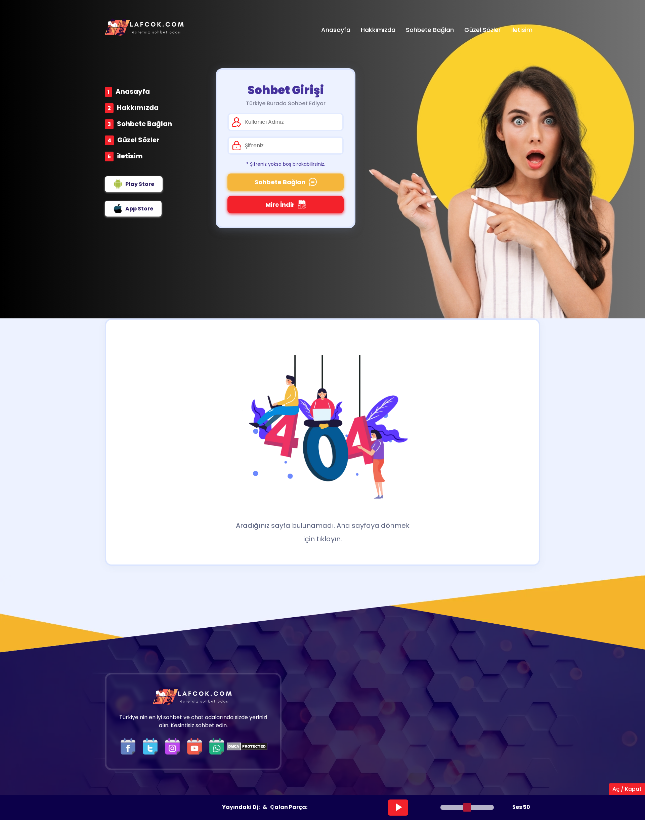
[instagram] (174, 746)
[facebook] (129, 746)
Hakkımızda (138, 107)
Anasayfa (133, 91)
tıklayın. (329, 539)
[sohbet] (145, 27)
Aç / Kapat (627, 789)
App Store (139, 208)
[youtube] (196, 746)
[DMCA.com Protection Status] (247, 746)
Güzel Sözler (138, 140)
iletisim (130, 156)
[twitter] (151, 746)
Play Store (139, 184)
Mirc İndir (280, 204)
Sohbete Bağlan (144, 123)
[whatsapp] (216, 746)
